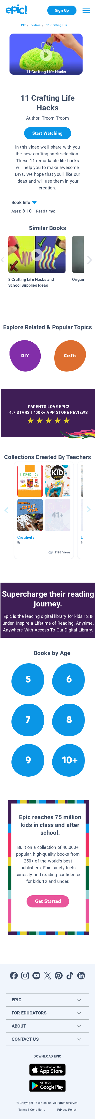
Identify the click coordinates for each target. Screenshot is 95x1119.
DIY (23, 25)
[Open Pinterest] (59, 975)
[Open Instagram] (25, 975)
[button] (44, 510)
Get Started (48, 901)
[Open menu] (86, 10)
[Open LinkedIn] (81, 975)
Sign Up (62, 10)
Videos (36, 25)
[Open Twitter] (47, 975)
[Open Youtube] (36, 975)
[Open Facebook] (14, 975)
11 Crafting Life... (57, 25)
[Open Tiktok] (70, 975)
